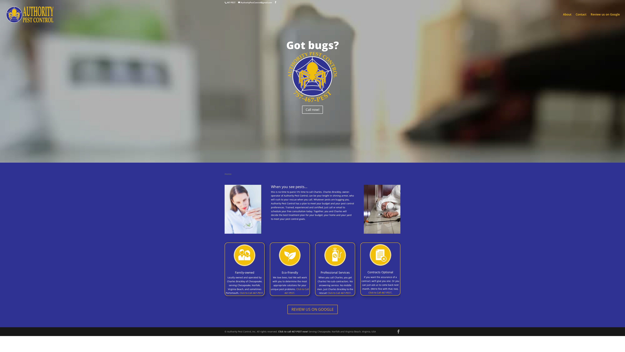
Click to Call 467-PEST (251, 292)
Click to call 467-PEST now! (293, 331)
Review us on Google (605, 14)
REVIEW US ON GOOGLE (313, 309)
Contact (581, 14)
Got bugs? (312, 45)
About (567, 14)
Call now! (312, 109)
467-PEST (231, 2)
